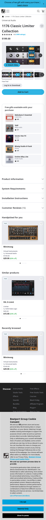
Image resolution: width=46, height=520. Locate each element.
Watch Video (13, 65)
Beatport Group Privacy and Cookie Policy (25, 458)
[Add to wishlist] (42, 26)
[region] (23, 466)
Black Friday (34, 400)
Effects (15, 396)
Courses (33, 396)
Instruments (18, 389)
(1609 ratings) (20, 34)
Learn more (22, 5)
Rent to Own (35, 411)
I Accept (23, 502)
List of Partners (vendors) (19, 496)
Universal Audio (9, 20)
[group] (23, 241)
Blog (15, 408)
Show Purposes (23, 515)
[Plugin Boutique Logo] (3, 11)
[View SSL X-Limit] (23, 288)
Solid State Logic (11, 309)
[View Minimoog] (23, 233)
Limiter (7, 17)
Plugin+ (33, 408)
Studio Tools (18, 392)
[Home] (3, 17)
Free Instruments (20, 411)
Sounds (16, 400)
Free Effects (34, 389)
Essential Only (23, 509)
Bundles (16, 404)
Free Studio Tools (36, 392)
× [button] (43, 3)
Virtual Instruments (10, 251)
